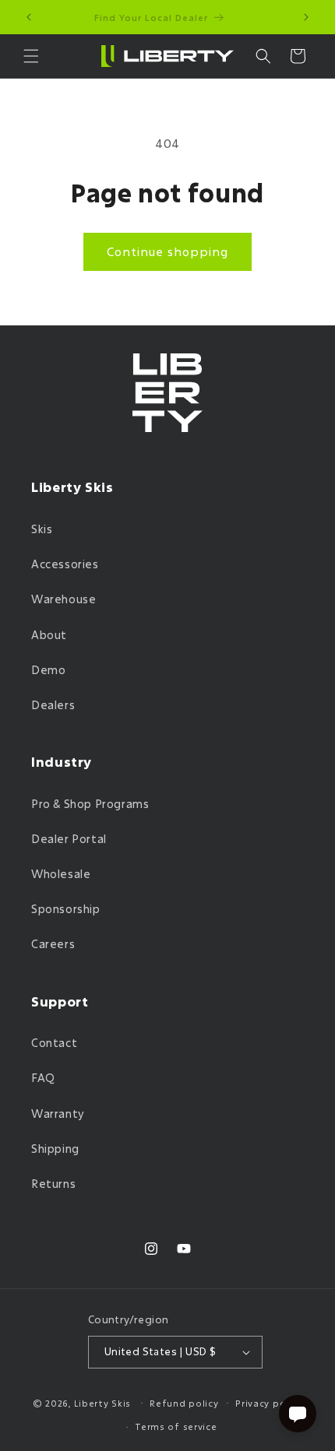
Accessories (65, 564)
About (49, 634)
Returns (53, 1183)
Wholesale (60, 873)
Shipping (55, 1148)
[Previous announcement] (29, 17)
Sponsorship (65, 908)
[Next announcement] (306, 17)
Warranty (58, 1113)
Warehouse (63, 599)
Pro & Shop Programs (90, 803)
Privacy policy (268, 1403)
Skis (41, 529)
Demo (48, 669)
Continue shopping (167, 251)
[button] (31, 56)
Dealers (53, 704)
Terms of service (176, 1426)
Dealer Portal (69, 838)
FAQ (43, 1077)
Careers (53, 943)
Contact (54, 1042)
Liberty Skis (102, 1402)
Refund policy (184, 1403)
